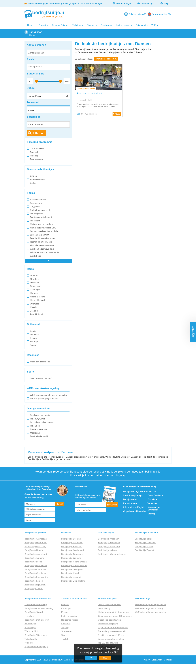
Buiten (33, 183)
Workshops (35, 255)
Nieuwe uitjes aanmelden (153, 508)
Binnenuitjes (30, 623)
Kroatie (33, 338)
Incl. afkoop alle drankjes (41, 422)
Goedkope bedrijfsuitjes (109, 620)
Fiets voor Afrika (69, 616)
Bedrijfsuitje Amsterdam (35, 539)
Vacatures (152, 503)
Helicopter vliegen (70, 620)
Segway (65, 627)
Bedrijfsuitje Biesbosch (109, 542)
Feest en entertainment (41, 217)
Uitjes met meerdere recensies (113, 627)
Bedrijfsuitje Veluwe (107, 550)
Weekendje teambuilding (42, 248)
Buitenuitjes (30, 627)
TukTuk (64, 639)
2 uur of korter (37, 148)
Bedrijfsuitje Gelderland (72, 550)
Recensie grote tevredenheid (112, 631)
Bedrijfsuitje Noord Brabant (74, 561)
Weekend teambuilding (35, 604)
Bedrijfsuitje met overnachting (38, 608)
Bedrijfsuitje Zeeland (71, 577)
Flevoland (34, 279)
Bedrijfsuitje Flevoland (72, 542)
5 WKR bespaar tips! (133, 495)
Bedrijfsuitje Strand (33, 612)
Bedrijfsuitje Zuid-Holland (73, 581)
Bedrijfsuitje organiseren (135, 491)
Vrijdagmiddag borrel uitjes (111, 639)
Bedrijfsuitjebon (130, 499)
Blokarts (65, 604)
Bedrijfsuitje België (144, 539)
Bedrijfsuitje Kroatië (144, 546)
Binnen (33, 175)
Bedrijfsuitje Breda (33, 561)
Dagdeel (34, 152)
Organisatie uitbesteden (134, 511)
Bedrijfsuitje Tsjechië (144, 550)
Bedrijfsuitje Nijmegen (34, 584)
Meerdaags (35, 432)
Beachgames (36, 203)
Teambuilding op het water (42, 238)
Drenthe (34, 275)
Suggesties (193, 332)
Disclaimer (152, 499)
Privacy (146, 659)
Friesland (34, 282)
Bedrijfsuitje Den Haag (35, 546)
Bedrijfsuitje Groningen (35, 573)
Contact (168, 659)
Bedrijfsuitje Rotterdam (35, 542)
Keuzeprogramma (38, 429)
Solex (64, 635)
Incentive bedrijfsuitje (108, 623)
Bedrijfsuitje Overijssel (72, 569)
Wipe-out (28, 643)
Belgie (33, 331)
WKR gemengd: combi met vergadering (48, 395)
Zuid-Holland (36, 314)
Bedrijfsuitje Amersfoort (35, 554)
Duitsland (34, 334)
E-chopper (66, 608)
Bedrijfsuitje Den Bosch (35, 565)
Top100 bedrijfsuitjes (108, 643)
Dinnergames (36, 213)
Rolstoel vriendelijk (39, 436)
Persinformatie (130, 503)
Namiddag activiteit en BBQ (43, 227)
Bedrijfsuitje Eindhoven (35, 569)
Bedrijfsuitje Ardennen (108, 539)
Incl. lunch (35, 425)
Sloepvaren (66, 631)
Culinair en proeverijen (41, 210)
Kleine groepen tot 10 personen (113, 612)
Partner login (147, 3)
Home (30, 25)
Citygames (35, 206)
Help (165, 3)
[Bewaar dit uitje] (79, 68)
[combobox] (48, 67)
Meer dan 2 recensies (40, 361)
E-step (64, 612)
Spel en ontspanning (39, 234)
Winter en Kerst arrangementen (45, 252)
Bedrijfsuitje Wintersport (35, 635)
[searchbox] (48, 67)
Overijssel (35, 303)
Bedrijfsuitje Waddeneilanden (112, 554)
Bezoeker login (123, 3)
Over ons (151, 491)
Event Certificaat (155, 495)
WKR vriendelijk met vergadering (150, 612)
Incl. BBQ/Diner (37, 418)
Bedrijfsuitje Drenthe (71, 539)
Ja (91, 658)
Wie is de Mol (31, 631)
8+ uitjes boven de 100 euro (111, 635)
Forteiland (29, 616)
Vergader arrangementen (42, 245)
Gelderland (35, 286)
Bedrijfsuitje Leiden (33, 581)
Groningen (35, 289)
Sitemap (151, 513)
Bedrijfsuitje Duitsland (145, 542)
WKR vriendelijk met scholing (149, 608)
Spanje (33, 345)
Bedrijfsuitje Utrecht (33, 550)
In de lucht (35, 220)
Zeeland (34, 310)
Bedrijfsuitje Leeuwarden (36, 577)
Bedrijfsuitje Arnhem (34, 558)
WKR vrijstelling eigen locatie (44, 398)
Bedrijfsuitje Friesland (71, 546)
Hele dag (34, 155)
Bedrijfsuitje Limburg (71, 558)
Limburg (34, 293)
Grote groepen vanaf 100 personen (115, 616)
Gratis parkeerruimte (40, 415)
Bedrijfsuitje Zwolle (33, 588)
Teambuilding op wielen (41, 241)
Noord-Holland (37, 300)
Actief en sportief (38, 199)
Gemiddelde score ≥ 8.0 (41, 378)
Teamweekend (36, 159)
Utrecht (33, 307)
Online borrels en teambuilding (45, 231)
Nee (105, 658)
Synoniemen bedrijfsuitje (36, 646)
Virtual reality (30, 639)
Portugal (34, 341)
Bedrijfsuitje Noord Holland (74, 565)
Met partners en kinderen (42, 224)
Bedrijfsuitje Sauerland (109, 546)
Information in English (133, 507)
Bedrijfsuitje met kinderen (36, 620)
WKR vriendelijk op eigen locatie (150, 604)
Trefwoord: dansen (105, 58)
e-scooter (65, 623)
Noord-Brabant (37, 296)
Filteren (38, 133)
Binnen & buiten (37, 179)
